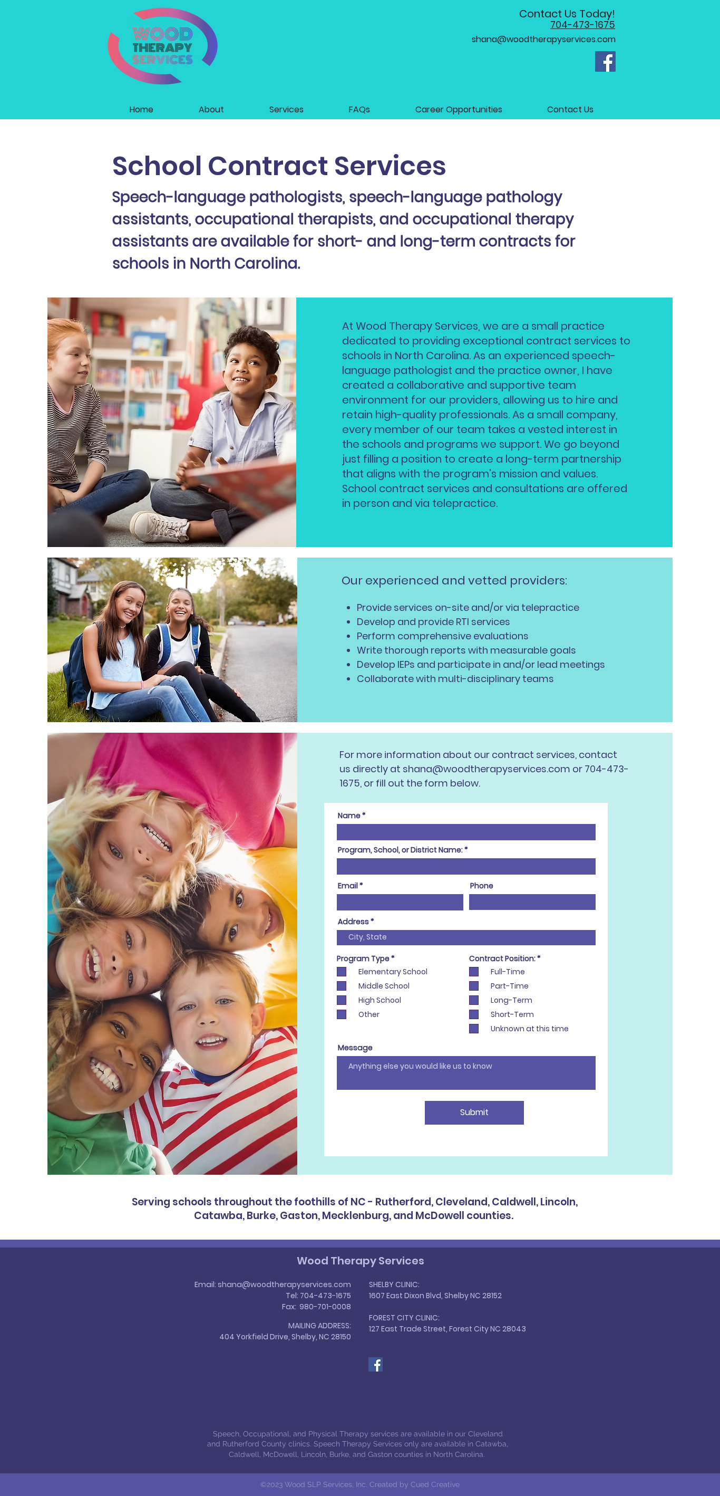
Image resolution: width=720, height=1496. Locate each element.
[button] (286, 110)
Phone (481, 885)
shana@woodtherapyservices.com (486, 768)
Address (353, 921)
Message (355, 1047)
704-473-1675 (325, 1295)
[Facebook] (605, 61)
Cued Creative (435, 1484)
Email (348, 885)
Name (349, 815)
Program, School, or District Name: (400, 850)
